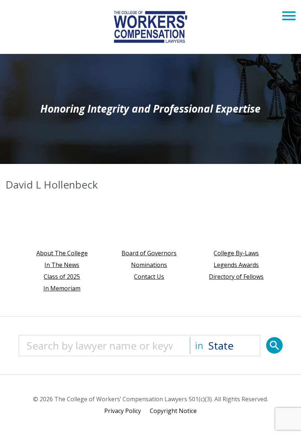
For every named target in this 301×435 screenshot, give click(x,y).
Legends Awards (236, 265)
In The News (61, 265)
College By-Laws (236, 253)
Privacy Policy (122, 411)
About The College (62, 253)
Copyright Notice (173, 411)
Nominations (149, 265)
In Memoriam (61, 288)
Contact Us (149, 277)
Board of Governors (149, 253)
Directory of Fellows (236, 277)
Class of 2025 (62, 277)
